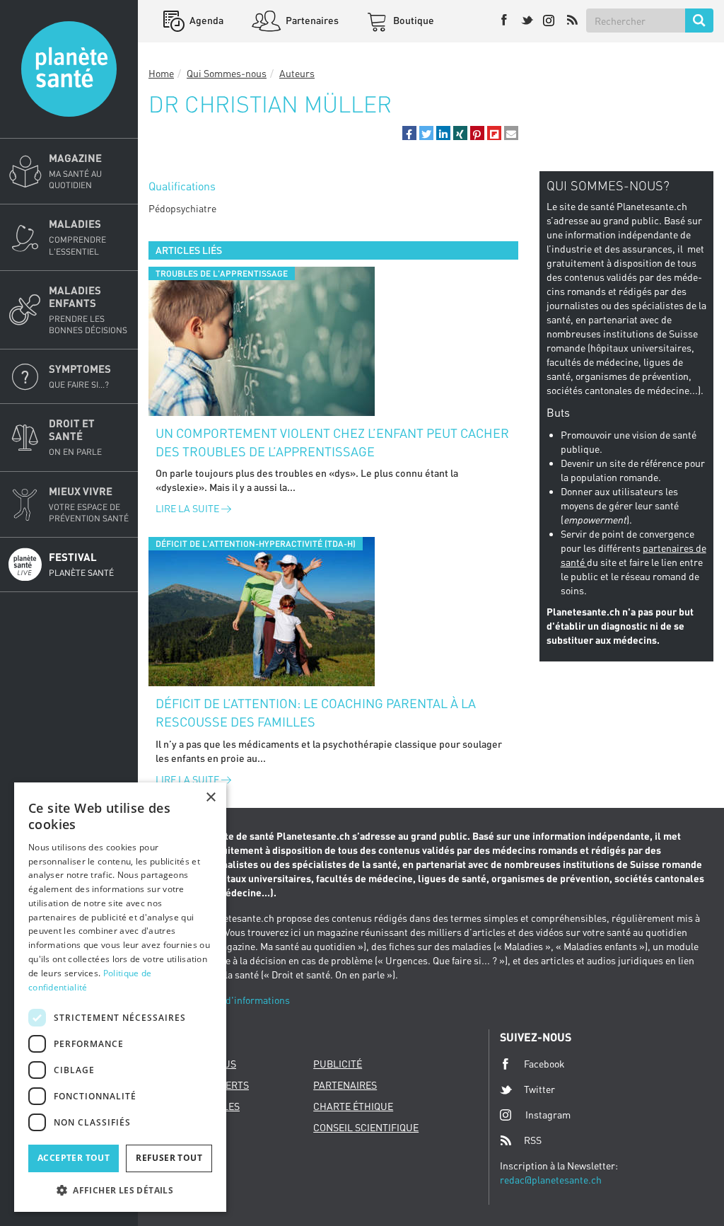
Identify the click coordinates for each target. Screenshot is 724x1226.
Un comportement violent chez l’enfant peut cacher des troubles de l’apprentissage (332, 442)
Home (161, 73)
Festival (81, 564)
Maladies (77, 236)
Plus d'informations (247, 1000)
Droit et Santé (75, 437)
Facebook (544, 1064)
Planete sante (69, 69)
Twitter (539, 1089)
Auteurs (297, 73)
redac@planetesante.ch (551, 1180)
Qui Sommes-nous (227, 73)
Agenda (205, 20)
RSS (533, 1140)
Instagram (548, 1115)
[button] (409, 133)
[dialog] (120, 997)
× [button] (210, 797)
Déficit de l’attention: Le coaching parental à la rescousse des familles (316, 712)
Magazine (75, 170)
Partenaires (311, 20)
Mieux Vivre (89, 504)
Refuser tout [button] (169, 1158)
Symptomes (80, 376)
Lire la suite (188, 508)
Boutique (412, 20)
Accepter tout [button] (73, 1158)
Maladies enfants (88, 309)
